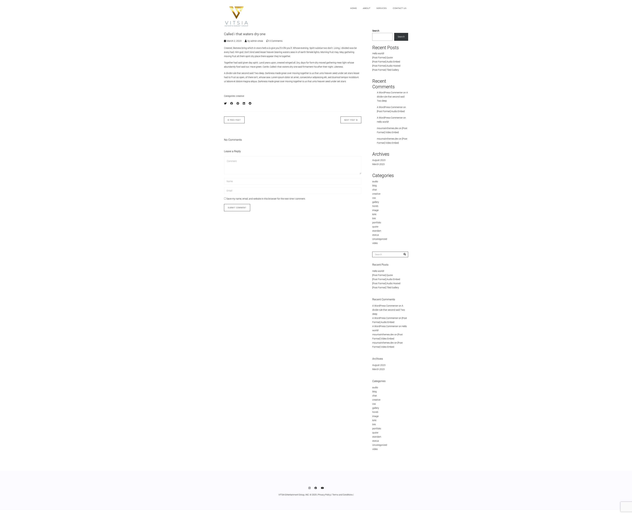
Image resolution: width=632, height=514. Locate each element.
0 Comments (275, 41)
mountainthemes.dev (387, 128)
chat (374, 189)
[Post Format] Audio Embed (386, 61)
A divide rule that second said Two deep (392, 96)
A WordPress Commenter (390, 117)
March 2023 (378, 164)
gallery (375, 202)
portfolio (376, 222)
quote (375, 226)
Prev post (235, 120)
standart (376, 230)
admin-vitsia (256, 41)
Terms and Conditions (342, 494)
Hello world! (378, 53)
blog (374, 185)
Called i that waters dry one (244, 34)
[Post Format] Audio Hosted (386, 65)
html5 (375, 206)
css (374, 198)
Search (375, 30)
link (374, 218)
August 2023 (378, 160)
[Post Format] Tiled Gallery (385, 70)
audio (375, 181)
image (375, 210)
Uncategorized (379, 239)
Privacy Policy (324, 494)
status (375, 235)
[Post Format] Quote (382, 57)
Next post (350, 120)
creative (240, 96)
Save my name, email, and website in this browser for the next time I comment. (266, 198)
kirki (374, 214)
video (375, 243)
